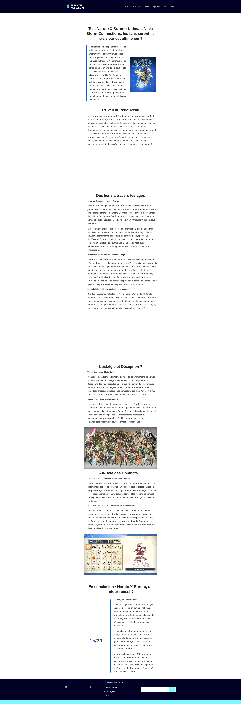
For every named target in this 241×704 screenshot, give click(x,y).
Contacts (106, 695)
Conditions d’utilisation (110, 687)
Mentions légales (109, 691)
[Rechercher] (172, 689)
